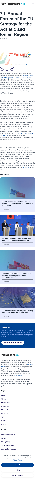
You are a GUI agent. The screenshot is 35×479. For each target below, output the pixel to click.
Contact (3, 438)
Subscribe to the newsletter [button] (13, 342)
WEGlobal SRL (18, 375)
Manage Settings (17, 475)
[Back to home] (13, 3)
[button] (33, 3)
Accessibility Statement (8, 449)
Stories (3, 399)
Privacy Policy (5, 442)
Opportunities (5, 402)
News (3, 395)
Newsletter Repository (8, 434)
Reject (18, 470)
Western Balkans (6, 410)
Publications (5, 413)
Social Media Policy (7, 445)
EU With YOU (5, 421)
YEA (2, 417)
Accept (17, 465)
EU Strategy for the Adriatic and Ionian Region (16, 78)
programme (25, 167)
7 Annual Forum (27, 76)
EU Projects (5, 406)
